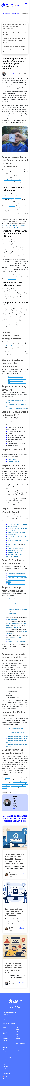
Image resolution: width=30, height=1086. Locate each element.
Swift (17, 1047)
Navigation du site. (13, 552)
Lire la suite (22, 802)
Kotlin (17, 1036)
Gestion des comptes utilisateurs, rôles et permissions (16, 555)
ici (18, 424)
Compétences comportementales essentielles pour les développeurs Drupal (14, 40)
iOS (17, 1032)
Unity (17, 1025)
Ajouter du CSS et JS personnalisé (17, 577)
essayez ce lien (12, 279)
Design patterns (12, 613)
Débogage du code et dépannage (17, 641)
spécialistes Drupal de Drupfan (12, 180)
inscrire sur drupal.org (8, 198)
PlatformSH (14, 637)
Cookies (5, 1062)
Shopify (5, 1049)
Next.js (17, 1050)
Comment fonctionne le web (15, 377)
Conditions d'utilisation (8, 1069)
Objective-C (19, 1038)
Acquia (20, 637)
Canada (6, 1076)
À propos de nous (7, 1057)
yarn (25, 631)
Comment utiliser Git (14, 461)
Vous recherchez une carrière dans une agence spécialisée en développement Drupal (15, 784)
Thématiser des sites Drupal (15, 730)
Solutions (5, 1016)
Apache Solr (10, 623)
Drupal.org (18, 198)
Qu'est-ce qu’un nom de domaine (17, 383)
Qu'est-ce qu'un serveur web (15, 381)
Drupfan (7, 778)
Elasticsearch (18, 623)
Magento (5, 1047)
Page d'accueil (6, 13)
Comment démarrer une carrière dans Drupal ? (14, 51)
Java (17, 1034)
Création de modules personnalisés (17, 609)
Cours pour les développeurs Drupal (14, 46)
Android (18, 1045)
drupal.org (12, 206)
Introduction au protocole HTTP (17, 379)
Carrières (5, 1060)
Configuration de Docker (15, 615)
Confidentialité (6, 1066)
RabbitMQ (17, 627)
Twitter (12, 1007)
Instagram (18, 1007)
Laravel (4, 1027)
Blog (4, 1064)
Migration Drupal (7, 1019)
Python (17, 1029)
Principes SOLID (12, 619)
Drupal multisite (12, 607)
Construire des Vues (13, 544)
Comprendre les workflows (15, 548)
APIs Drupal (11, 599)
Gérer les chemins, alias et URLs (17, 550)
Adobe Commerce (20, 1043)
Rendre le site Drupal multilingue (17, 605)
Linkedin (10, 1007)
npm (22, 631)
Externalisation (6, 1014)
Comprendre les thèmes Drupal (16, 573)
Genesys (5, 1040)
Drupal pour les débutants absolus (17, 734)
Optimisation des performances (16, 584)
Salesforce (5, 1052)
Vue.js (4, 1036)
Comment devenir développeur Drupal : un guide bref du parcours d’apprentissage (15, 26)
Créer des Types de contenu (15, 540)
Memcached (9, 627)
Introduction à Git (13, 459)
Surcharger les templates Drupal (17, 576)
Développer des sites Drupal (16, 732)
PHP (4, 1045)
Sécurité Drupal (12, 601)
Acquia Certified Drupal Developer (17, 738)
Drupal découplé (12, 603)
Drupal (4, 1025)
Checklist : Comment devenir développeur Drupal (14, 33)
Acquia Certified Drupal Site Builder (18, 736)
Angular (18, 1027)
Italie (6, 1079)
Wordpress (5, 1038)
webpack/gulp (10, 633)
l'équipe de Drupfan (7, 116)
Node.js (4, 1043)
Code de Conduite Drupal (16, 227)
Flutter (17, 1041)
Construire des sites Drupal (15, 728)
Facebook (15, 1007)
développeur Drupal (9, 346)
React (4, 1029)
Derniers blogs (15, 13)
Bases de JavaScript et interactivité (17, 408)
